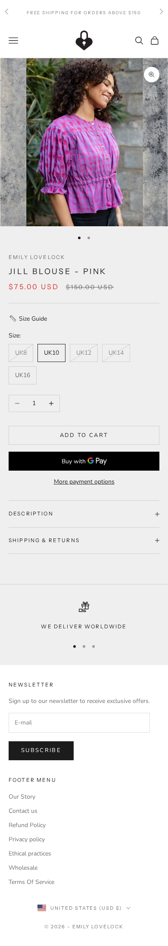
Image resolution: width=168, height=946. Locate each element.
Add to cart (84, 435)
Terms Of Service (31, 882)
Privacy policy (27, 839)
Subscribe (41, 750)
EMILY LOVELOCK (37, 257)
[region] (84, 616)
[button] (84, 319)
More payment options (84, 482)
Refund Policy (27, 825)
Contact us (23, 811)
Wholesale (23, 868)
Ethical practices (30, 853)
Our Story (22, 797)
